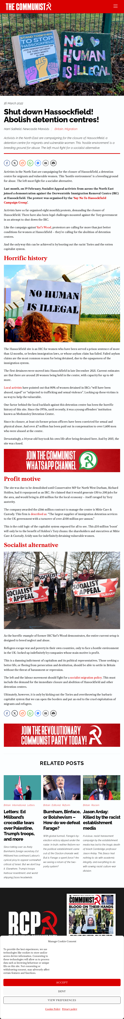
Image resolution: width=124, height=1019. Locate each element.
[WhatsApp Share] (30, 163)
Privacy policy (69, 1009)
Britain (59, 129)
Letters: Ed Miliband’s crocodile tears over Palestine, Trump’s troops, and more (19, 825)
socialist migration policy (86, 677)
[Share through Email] (46, 163)
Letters (31, 805)
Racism (95, 805)
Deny (62, 991)
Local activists (13, 387)
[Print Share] (53, 163)
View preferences (62, 1000)
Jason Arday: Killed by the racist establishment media (101, 820)
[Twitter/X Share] (15, 163)
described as (38, 514)
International (19, 805)
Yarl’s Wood (43, 227)
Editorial (56, 805)
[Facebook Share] (7, 163)
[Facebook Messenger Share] (38, 163)
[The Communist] (28, 9)
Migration (71, 129)
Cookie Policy (52, 1009)
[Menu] (115, 6)
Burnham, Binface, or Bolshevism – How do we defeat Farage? (61, 820)
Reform (66, 805)
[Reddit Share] (22, 163)
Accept (62, 982)
